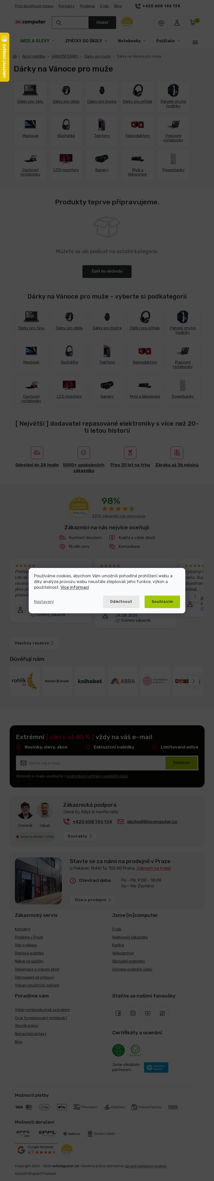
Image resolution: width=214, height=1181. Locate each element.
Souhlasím (160, 602)
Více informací (73, 587)
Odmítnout (119, 602)
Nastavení (42, 601)
